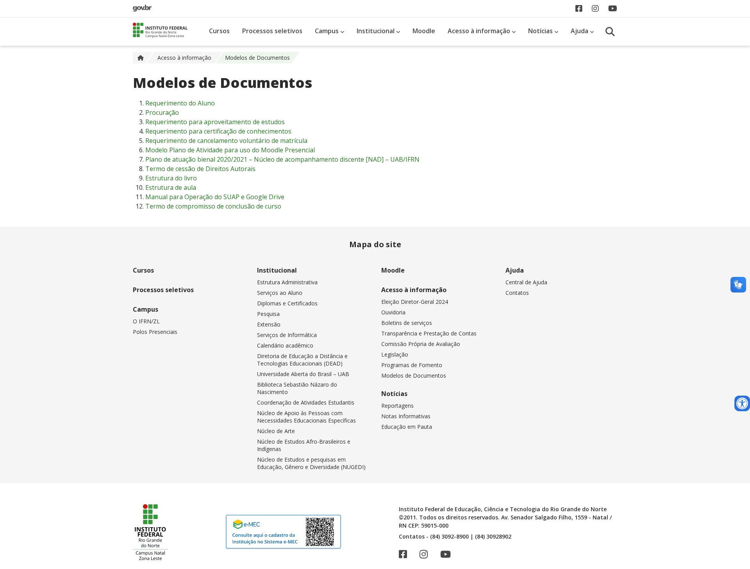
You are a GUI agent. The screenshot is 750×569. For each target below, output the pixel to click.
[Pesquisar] (610, 31)
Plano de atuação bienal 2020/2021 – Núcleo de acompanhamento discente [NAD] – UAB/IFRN (282, 159)
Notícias (541, 31)
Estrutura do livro (171, 178)
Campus (327, 31)
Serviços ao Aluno (279, 292)
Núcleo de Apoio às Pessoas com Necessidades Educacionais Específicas (306, 416)
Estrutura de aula (170, 187)
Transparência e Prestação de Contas (429, 333)
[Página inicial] (144, 58)
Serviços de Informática (287, 335)
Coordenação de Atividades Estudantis (305, 402)
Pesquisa (268, 313)
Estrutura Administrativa (287, 282)
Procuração (162, 112)
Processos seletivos (272, 31)
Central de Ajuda (526, 282)
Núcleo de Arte (276, 431)
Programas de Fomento (411, 365)
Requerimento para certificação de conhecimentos (218, 131)
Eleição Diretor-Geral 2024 (414, 301)
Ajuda (580, 31)
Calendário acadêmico (285, 345)
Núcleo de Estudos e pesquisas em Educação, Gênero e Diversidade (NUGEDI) (311, 463)
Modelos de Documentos (413, 375)
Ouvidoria (393, 312)
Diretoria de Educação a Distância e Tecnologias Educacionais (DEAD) (302, 359)
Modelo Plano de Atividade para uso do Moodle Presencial (230, 150)
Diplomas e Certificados (287, 303)
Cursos (219, 31)
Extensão (268, 324)
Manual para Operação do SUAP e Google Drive (214, 197)
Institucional (376, 31)
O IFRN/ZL (146, 321)
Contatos (517, 292)
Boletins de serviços (406, 322)
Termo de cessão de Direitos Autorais (200, 168)
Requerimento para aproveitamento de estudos (215, 122)
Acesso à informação (480, 31)
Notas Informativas (405, 416)
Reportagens (397, 405)
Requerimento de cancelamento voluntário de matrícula (226, 140)
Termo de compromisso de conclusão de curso (213, 206)
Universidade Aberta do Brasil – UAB (303, 374)
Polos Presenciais (155, 331)
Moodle (423, 31)
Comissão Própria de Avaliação (420, 344)
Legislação (394, 354)
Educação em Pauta (406, 426)
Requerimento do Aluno (180, 103)
